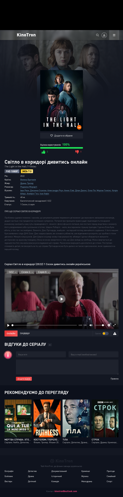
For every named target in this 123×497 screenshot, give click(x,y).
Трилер (30, 183)
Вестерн (8, 481)
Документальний (59, 471)
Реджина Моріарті (28, 186)
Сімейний (111, 476)
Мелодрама (86, 481)
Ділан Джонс (81, 190)
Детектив (32, 471)
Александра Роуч (55, 190)
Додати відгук (23, 378)
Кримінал (85, 471)
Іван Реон (24, 190)
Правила (114, 378)
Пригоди (111, 471)
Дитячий (32, 481)
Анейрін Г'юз (33, 193)
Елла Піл (92, 190)
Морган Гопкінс (104, 190)
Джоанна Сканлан (38, 190)
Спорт (109, 481)
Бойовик (8, 476)
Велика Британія (28, 179)
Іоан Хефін (44, 193)
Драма (23, 183)
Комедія (55, 481)
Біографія (8, 471)
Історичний (56, 476)
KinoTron (26, 34)
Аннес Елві (69, 190)
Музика (84, 476)
